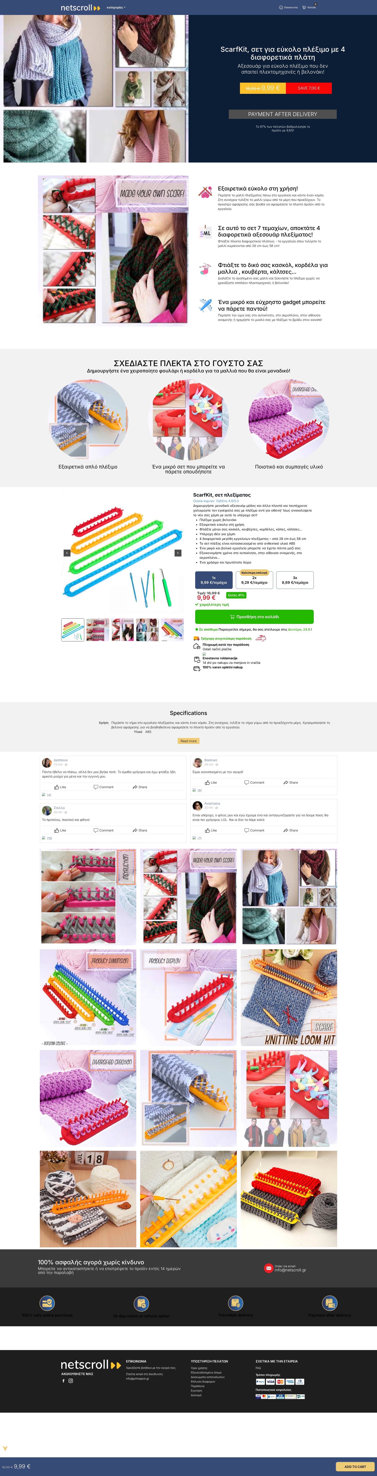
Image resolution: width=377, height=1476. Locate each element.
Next (178, 556)
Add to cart (355, 1467)
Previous (67, 556)
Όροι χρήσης (199, 1368)
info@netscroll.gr (290, 1268)
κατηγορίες (115, 7)
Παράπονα (197, 1386)
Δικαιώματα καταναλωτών (208, 1377)
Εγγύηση (196, 1390)
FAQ (258, 1368)
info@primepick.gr (137, 1378)
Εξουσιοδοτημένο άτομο (206, 1372)
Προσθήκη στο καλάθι (258, 616)
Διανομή (196, 1395)
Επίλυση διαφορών (203, 1381)
